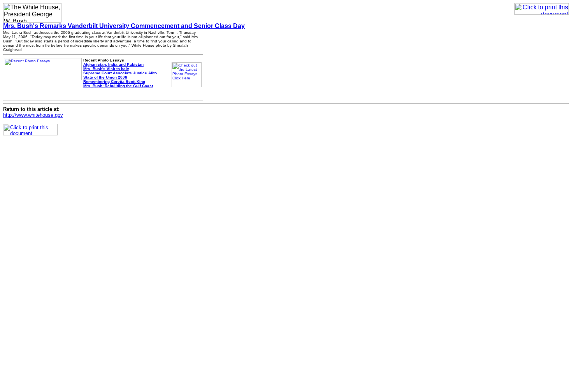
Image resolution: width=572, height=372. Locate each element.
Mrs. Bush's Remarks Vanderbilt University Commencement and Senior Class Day (124, 26)
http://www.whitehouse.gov (33, 115)
